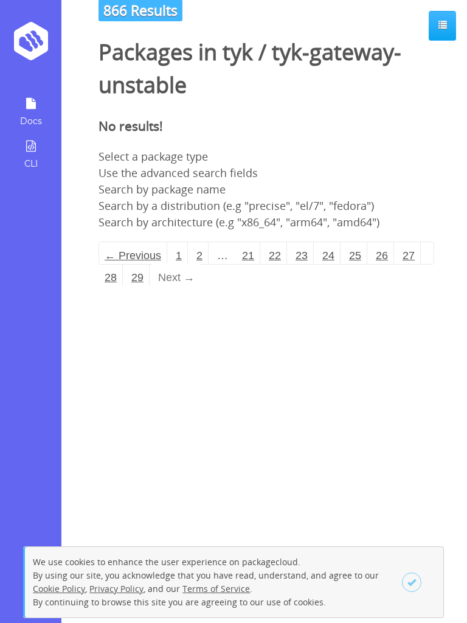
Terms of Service (216, 588)
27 (409, 255)
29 (137, 277)
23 (302, 255)
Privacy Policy (116, 588)
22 (275, 255)
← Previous (133, 255)
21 (248, 255)
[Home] (30, 45)
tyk (238, 52)
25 (355, 255)
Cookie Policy (59, 588)
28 (111, 277)
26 (382, 255)
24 (328, 255)
